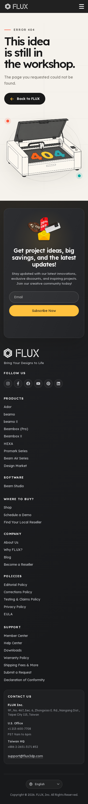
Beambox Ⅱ (13, 436)
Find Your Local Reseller (23, 522)
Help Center (13, 643)
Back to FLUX (25, 99)
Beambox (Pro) (16, 429)
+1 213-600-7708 (19, 728)
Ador (7, 407)
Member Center (16, 636)
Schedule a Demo (17, 515)
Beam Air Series (16, 458)
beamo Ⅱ (11, 422)
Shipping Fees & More (21, 665)
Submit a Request (17, 672)
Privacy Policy (15, 607)
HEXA (8, 444)
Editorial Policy (15, 585)
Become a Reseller (18, 564)
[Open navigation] (81, 6)
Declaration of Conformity (24, 680)
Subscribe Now (44, 311)
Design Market (15, 466)
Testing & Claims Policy (22, 599)
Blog (7, 557)
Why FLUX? (13, 550)
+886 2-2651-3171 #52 (23, 747)
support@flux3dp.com (25, 756)
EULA (8, 614)
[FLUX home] (16, 7)
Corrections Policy (18, 592)
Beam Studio (14, 486)
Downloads (13, 650)
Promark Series (15, 451)
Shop (8, 507)
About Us (11, 542)
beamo (9, 414)
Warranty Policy (16, 658)
